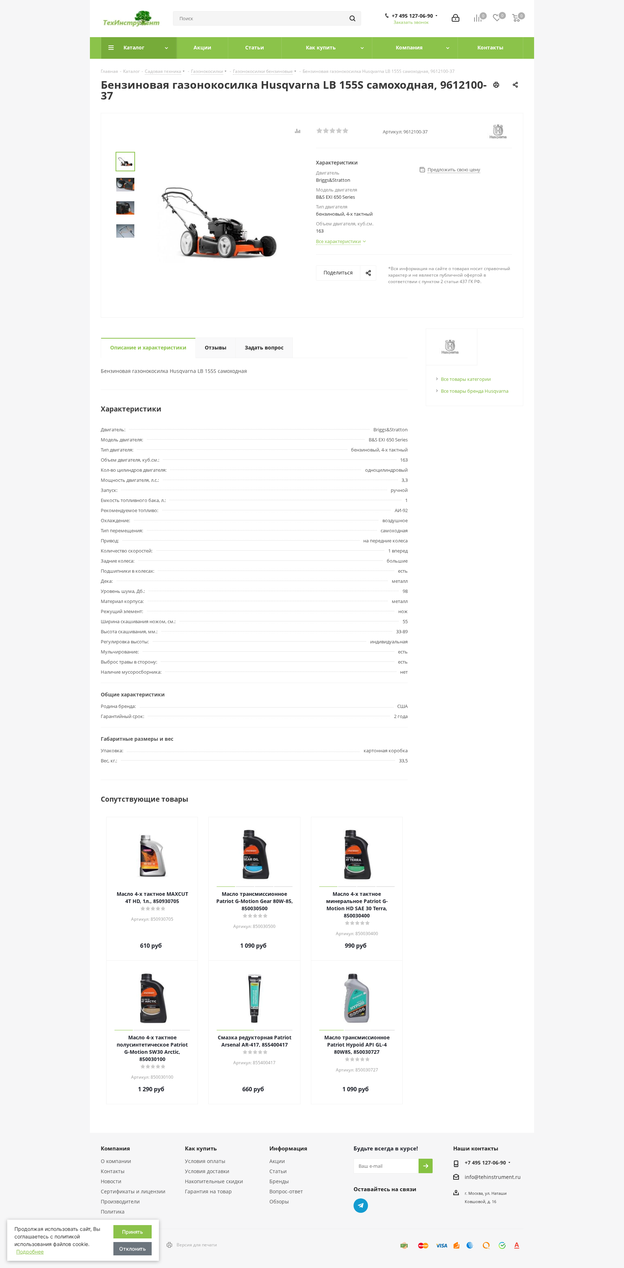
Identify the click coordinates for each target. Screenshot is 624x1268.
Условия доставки (207, 1171)
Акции (277, 1161)
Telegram (361, 1205)
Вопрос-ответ (286, 1191)
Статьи (278, 1171)
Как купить (201, 1148)
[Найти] (352, 18)
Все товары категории (466, 379)
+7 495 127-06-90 (412, 16)
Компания (115, 1148)
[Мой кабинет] (455, 18)
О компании (116, 1161)
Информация (288, 1148)
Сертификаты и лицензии (133, 1191)
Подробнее (30, 1252)
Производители (120, 1201)
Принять (132, 1232)
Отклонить (132, 1249)
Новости (111, 1181)
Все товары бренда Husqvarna (474, 391)
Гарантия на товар (208, 1191)
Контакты (113, 1171)
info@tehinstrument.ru (493, 1177)
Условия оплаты (205, 1161)
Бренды (279, 1181)
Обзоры (279, 1201)
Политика (113, 1211)
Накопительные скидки (214, 1181)
